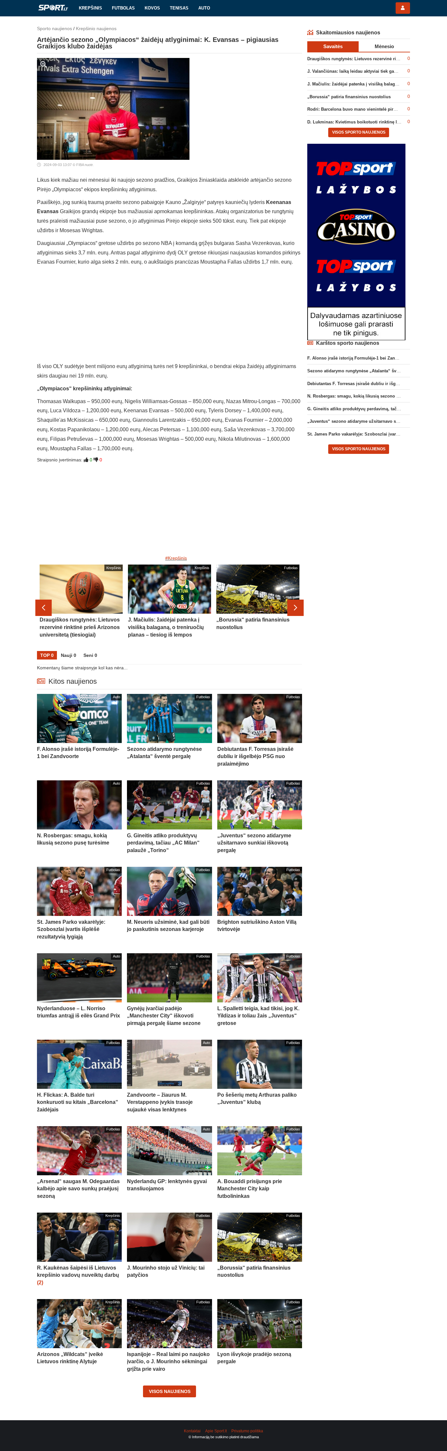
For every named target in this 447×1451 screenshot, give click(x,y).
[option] (81, 608)
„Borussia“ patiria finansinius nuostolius (349, 96)
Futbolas (123, 8)
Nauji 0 (68, 655)
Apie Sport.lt (216, 1431)
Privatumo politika (247, 1431)
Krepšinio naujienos (96, 28)
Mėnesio (384, 46)
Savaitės (333, 46)
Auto (204, 8)
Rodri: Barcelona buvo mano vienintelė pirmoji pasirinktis (366, 109)
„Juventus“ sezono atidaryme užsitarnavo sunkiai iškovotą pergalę (375, 421)
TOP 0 (47, 655)
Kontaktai (192, 1431)
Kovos (152, 8)
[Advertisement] (169, 316)
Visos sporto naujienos (358, 132)
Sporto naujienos (54, 28)
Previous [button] (43, 608)
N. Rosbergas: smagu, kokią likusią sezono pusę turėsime (366, 396)
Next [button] (295, 608)
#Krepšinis (176, 558)
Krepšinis (90, 8)
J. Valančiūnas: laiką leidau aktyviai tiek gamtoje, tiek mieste (368, 71)
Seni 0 (90, 655)
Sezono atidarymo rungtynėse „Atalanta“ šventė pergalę (364, 370)
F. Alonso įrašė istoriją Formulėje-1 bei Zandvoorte (358, 358)
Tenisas (179, 8)
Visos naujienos (169, 1391)
